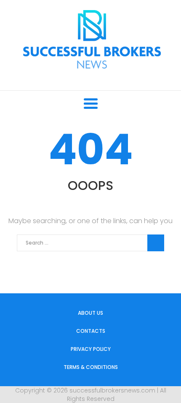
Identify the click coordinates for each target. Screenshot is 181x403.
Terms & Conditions (91, 367)
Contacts (90, 331)
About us (90, 312)
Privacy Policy (91, 349)
